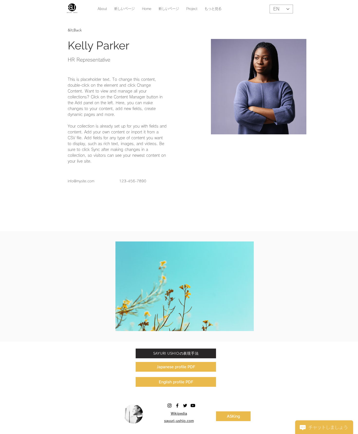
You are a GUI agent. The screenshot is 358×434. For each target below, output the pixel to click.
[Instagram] (169, 405)
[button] (184, 286)
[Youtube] (193, 405)
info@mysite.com (81, 181)
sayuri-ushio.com (179, 421)
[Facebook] (177, 405)
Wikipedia (179, 413)
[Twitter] (185, 405)
